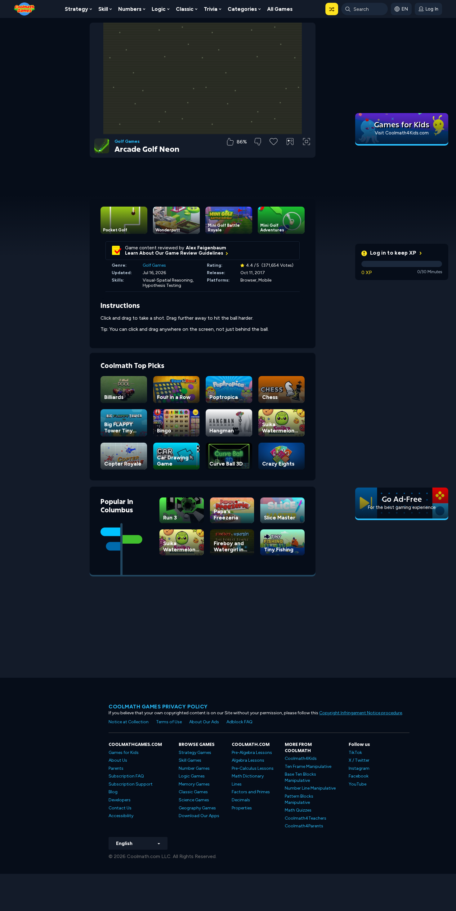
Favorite (273, 151)
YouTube (357, 784)
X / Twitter (359, 760)
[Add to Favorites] (273, 141)
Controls (290, 152)
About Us (118, 760)
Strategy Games (195, 752)
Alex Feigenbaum (206, 248)
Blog (113, 792)
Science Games (194, 800)
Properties (242, 808)
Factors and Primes (251, 792)
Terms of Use (169, 722)
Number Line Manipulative (310, 788)
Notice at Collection (129, 722)
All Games (280, 9)
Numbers (129, 9)
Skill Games (190, 760)
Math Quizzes (298, 810)
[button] (331, 9)
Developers (120, 800)
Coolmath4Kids (301, 758)
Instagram (359, 768)
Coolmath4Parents (304, 826)
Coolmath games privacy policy (158, 706)
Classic (185, 9)
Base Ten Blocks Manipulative (300, 777)
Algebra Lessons (248, 760)
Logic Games (192, 776)
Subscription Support (131, 784)
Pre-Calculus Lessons (253, 768)
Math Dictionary (248, 776)
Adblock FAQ (239, 722)
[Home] (24, 8)
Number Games (194, 768)
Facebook (359, 776)
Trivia (210, 9)
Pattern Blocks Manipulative (299, 799)
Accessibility (121, 815)
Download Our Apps (199, 815)
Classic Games (193, 792)
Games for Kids (124, 752)
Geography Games (197, 808)
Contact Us (120, 808)
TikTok (355, 752)
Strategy (76, 9)
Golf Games (127, 141)
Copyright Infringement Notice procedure (360, 713)
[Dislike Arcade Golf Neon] (258, 141)
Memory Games (194, 784)
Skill (103, 9)
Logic (159, 9)
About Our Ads (204, 722)
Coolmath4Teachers (305, 818)
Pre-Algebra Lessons (252, 752)
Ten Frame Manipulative (308, 766)
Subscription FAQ (126, 776)
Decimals (241, 800)
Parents (116, 768)
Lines (237, 784)
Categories (242, 9)
